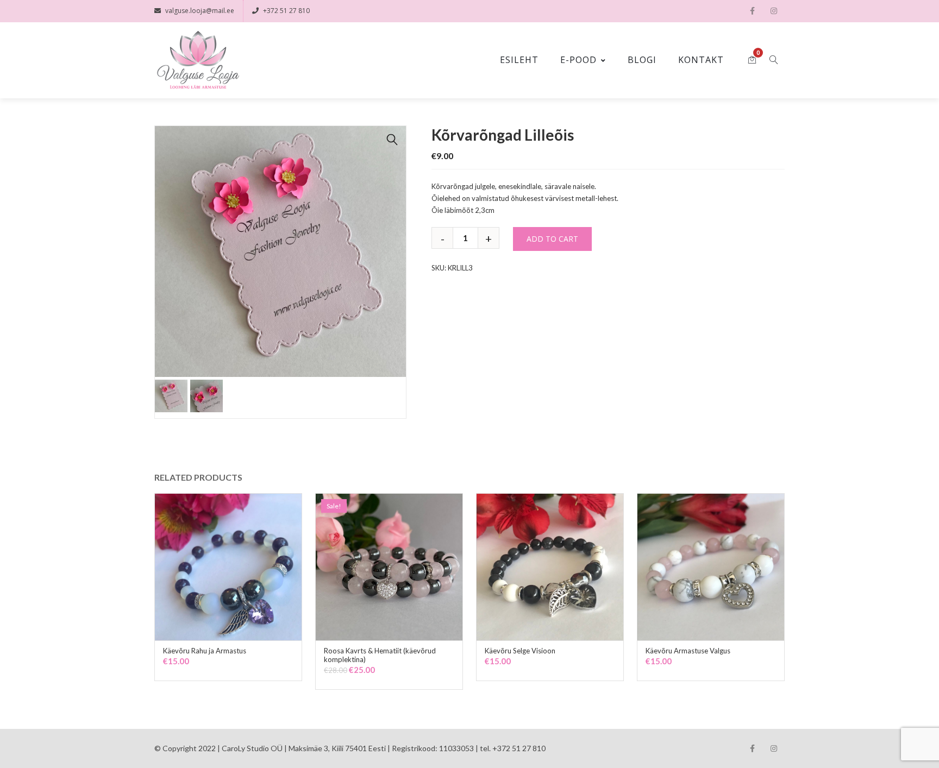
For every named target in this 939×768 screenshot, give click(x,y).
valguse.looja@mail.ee (199, 10)
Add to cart (552, 239)
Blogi (642, 60)
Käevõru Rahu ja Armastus (204, 650)
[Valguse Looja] (198, 60)
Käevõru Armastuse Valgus (688, 650)
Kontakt (701, 60)
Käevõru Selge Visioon (520, 650)
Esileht (519, 60)
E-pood (578, 60)
